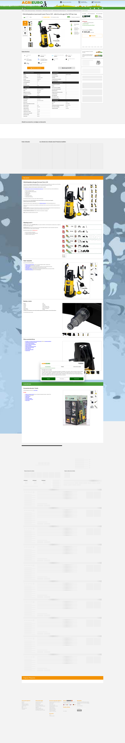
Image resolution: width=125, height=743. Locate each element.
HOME (23, 10)
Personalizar (62, 378)
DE (75, 704)
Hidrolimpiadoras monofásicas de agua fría (59, 10)
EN (65, 704)
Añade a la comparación (36, 67)
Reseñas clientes (66, 707)
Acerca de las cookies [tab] (77, 366)
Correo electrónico (80, 705)
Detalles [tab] (62, 366)
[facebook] (23, 725)
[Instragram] (29, 725)
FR (71, 704)
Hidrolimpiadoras (39, 10)
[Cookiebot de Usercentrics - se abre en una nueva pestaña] (79, 363)
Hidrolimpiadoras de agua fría (47, 10)
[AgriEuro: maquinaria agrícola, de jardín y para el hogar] (35, 2)
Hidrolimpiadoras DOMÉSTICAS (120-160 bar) (74, 10)
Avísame (93, 35)
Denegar (48, 378)
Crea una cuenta (51, 715)
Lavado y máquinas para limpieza (30, 10)
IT (68, 704)
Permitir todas (76, 378)
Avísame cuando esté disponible (88, 22)
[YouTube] (26, 725)
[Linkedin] (32, 725)
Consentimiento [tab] (48, 366)
